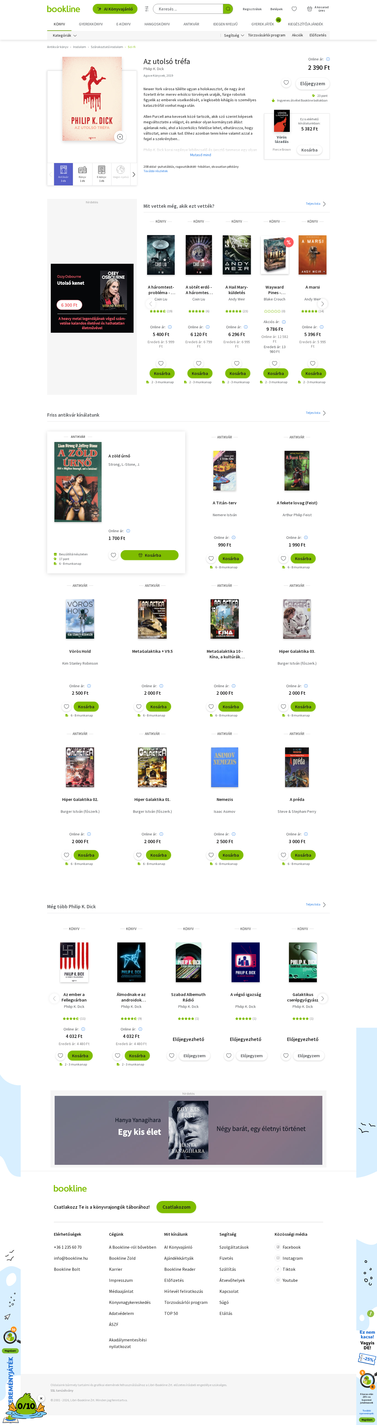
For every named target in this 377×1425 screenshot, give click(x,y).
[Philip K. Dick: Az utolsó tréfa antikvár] (92, 99)
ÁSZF (113, 1324)
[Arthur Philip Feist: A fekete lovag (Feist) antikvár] (297, 471)
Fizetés (226, 1258)
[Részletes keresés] (147, 9)
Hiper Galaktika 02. (80, 799)
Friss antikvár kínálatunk (73, 415)
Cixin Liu (161, 299)
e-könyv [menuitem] (123, 24)
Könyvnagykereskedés (130, 1302)
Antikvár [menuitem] (191, 24)
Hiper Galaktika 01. (152, 799)
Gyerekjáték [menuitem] (265, 22)
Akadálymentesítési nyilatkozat (128, 1343)
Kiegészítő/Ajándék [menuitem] (305, 24)
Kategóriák (62, 35)
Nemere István (225, 514)
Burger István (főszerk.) (297, 663)
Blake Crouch (274, 299)
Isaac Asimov (224, 811)
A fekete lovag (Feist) (297, 502)
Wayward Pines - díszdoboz (274, 289)
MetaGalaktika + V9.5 (152, 651)
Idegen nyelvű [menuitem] (225, 24)
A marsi (313, 287)
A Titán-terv (225, 502)
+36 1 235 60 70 (68, 1247)
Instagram (293, 1258)
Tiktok (289, 1269)
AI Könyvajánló (118, 9)
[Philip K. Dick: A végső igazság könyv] (246, 962)
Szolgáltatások (234, 1247)
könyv (161, 221)
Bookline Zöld (122, 1258)
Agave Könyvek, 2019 (158, 75)
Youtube (290, 1280)
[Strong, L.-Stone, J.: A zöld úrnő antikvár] (78, 482)
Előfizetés (318, 35)
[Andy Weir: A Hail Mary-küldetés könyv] (237, 255)
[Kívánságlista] (294, 9)
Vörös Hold (80, 651)
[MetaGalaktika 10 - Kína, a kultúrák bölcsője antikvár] (225, 619)
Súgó (224, 1302)
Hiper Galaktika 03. (297, 651)
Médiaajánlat (121, 1291)
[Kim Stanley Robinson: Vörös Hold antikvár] (80, 619)
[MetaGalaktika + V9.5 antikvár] (152, 619)
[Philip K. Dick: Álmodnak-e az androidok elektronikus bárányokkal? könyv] (131, 962)
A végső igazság (245, 994)
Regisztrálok (252, 9)
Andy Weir (237, 299)
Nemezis (225, 799)
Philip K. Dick (74, 1006)
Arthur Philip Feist (297, 514)
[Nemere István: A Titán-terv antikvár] (224, 471)
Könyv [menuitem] (59, 24)
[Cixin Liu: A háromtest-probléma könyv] (160, 255)
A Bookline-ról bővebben (132, 1247)
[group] (63, 174)
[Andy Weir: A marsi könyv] (312, 255)
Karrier (115, 1269)
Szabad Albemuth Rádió (188, 997)
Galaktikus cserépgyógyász (302, 997)
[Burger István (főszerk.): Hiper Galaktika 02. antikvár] (80, 767)
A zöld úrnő (119, 456)
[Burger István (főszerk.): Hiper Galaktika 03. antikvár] (297, 619)
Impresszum (121, 1280)
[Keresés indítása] (228, 9)
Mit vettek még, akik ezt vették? (179, 206)
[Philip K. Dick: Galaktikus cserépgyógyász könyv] (303, 962)
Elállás (225, 1313)
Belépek (276, 9)
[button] (133, 174)
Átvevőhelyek (232, 1280)
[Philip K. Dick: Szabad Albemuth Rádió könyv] (188, 962)
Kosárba (309, 150)
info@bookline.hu (71, 1258)
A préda (297, 799)
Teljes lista (313, 203)
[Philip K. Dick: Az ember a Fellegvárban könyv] (74, 962)
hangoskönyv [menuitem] (157, 24)
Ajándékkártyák (178, 1258)
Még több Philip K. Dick (71, 906)
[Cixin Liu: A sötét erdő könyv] (199, 255)
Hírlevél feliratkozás (183, 1291)
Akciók (297, 35)
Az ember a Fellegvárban (74, 997)
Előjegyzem (312, 83)
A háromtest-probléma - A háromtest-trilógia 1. (161, 289)
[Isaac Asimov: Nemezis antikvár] (224, 767)
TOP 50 (171, 1313)
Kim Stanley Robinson (80, 663)
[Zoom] (120, 137)
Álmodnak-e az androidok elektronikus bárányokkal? (131, 997)
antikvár (78, 437)
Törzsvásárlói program (266, 35)
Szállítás (227, 1269)
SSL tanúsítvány (62, 1390)
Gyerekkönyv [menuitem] (91, 24)
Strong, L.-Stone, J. (124, 464)
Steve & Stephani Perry (297, 811)
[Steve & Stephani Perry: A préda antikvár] (297, 767)
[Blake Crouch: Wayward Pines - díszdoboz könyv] (275, 255)
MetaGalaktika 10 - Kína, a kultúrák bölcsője (225, 653)
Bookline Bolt (67, 1269)
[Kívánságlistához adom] (286, 82)
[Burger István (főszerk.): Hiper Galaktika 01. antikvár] (152, 767)
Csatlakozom (176, 1207)
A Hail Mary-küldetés (236, 289)
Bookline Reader (179, 1269)
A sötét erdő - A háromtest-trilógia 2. (199, 289)
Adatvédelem (121, 1313)
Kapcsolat (229, 1291)
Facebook (292, 1247)
